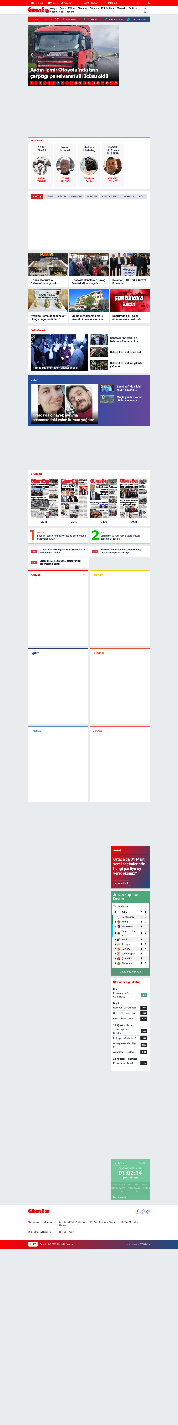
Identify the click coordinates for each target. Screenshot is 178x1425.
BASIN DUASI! (41, 149)
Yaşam (70, 11)
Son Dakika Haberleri (41, 1232)
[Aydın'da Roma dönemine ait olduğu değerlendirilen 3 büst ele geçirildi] (48, 300)
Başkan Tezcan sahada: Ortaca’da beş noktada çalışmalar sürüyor (61, 537)
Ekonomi (82, 8)
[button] (31, 55)
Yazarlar (67, 3)
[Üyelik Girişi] (147, 3)
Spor (61, 11)
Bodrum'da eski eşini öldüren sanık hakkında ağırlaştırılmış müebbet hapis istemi (126, 317)
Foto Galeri (38, 3)
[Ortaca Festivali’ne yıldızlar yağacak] (99, 364)
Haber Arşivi (68, 1232)
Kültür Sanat (108, 8)
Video (54, 3)
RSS (34, 1244)
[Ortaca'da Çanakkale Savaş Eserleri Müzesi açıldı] (89, 264)
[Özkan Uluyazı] (65, 165)
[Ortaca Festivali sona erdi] (99, 352)
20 (116, 83)
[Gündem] (146, 653)
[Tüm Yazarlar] (146, 140)
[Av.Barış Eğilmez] (112, 165)
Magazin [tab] (129, 196)
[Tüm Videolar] (146, 380)
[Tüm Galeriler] (146, 330)
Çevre (63, 8)
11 (76, 83)
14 (89, 83)
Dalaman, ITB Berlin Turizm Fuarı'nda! (129, 281)
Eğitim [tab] (62, 196)
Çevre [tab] (49, 196)
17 (102, 83)
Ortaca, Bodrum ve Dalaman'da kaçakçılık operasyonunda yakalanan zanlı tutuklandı (47, 281)
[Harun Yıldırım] (41, 165)
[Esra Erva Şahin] (89, 165)
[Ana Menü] (145, 12)
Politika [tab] (144, 196)
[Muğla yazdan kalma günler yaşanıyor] (107, 398)
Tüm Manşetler (131, 1222)
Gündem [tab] (92, 196)
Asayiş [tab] (37, 196)
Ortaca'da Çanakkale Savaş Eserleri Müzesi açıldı (88, 281)
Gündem (94, 8)
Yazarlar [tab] (36, 140)
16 (98, 83)
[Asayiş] (84, 574)
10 (71, 83)
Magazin (121, 8)
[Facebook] (137, 1211)
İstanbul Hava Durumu (42, 1222)
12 (80, 83)
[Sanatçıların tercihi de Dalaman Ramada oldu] (99, 339)
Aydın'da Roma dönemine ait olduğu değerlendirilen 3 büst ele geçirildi (48, 317)
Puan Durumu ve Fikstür (104, 1222)
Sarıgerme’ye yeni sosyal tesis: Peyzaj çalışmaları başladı (120, 537)
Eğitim (71, 8)
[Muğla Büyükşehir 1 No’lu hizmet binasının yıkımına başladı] (89, 300)
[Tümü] (146, 473)
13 (85, 83)
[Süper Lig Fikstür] (146, 982)
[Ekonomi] (146, 574)
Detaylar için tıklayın (130, 971)
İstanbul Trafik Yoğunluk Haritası (72, 1223)
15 (93, 83)
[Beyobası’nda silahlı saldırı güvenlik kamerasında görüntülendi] (107, 388)
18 (107, 83)
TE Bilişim (145, 1244)
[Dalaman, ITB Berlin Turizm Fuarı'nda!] (130, 264)
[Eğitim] (84, 653)
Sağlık (53, 11)
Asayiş (53, 8)
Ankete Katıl (121, 883)
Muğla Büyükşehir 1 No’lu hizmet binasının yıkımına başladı (87, 317)
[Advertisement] (89, 113)
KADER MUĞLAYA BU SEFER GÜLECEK (112, 150)
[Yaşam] (146, 731)
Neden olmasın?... (65, 149)
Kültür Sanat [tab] (110, 196)
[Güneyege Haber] (38, 9)
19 (111, 83)
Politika (133, 8)
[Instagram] (142, 1211)
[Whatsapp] (147, 1211)
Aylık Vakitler (120, 1197)
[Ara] (145, 8)
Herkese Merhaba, (89, 149)
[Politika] (84, 731)
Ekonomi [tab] (76, 196)
